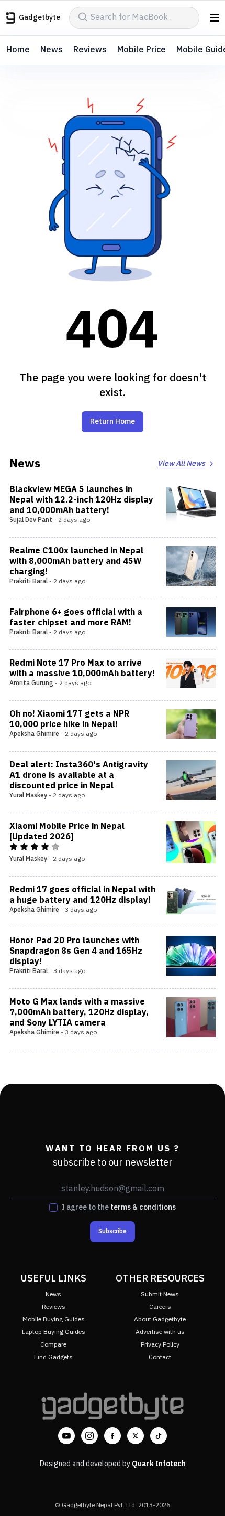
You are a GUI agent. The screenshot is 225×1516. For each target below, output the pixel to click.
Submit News (160, 1294)
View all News (181, 463)
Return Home (112, 421)
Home (18, 50)
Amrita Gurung (31, 683)
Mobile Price (141, 50)
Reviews (90, 50)
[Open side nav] (214, 18)
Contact (160, 1357)
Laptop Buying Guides (53, 1332)
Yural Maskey (28, 795)
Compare (53, 1345)
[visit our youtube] (66, 1435)
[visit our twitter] (135, 1435)
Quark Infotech (159, 1464)
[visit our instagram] (89, 1435)
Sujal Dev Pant (30, 520)
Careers (160, 1307)
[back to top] (206, 1492)
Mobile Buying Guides (53, 1320)
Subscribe (112, 1231)
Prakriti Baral (28, 581)
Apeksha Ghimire (34, 734)
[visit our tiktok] (158, 1435)
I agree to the (119, 1207)
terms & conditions (143, 1207)
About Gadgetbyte (160, 1320)
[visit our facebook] (112, 1435)
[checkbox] (53, 1207)
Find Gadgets (53, 1357)
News (51, 50)
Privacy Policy (160, 1345)
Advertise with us (160, 1332)
